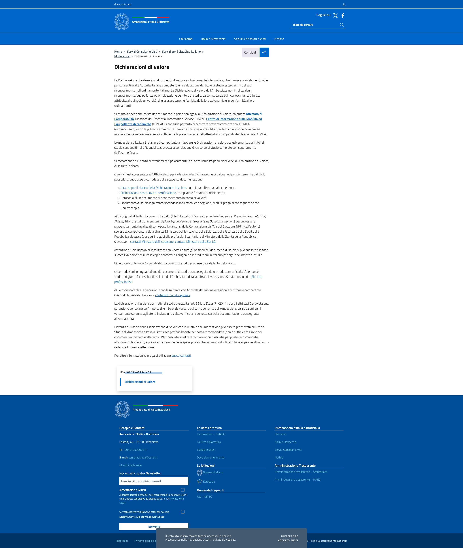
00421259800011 (136, 449)
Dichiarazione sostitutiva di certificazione (148, 192)
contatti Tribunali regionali (172, 295)
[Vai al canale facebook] (341, 15)
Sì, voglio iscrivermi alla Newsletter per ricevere (144, 512)
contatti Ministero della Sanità (195, 241)
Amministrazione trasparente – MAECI (298, 479)
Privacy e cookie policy (147, 541)
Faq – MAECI (205, 496)
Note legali (122, 541)
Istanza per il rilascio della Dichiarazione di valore (153, 187)
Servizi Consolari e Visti (142, 51)
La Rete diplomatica (209, 442)
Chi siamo (280, 434)
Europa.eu (208, 481)
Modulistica (121, 56)
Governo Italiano (122, 4)
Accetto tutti (288, 540)
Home (118, 51)
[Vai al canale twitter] (334, 15)
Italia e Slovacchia (285, 442)
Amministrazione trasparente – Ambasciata (301, 472)
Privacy (174, 498)
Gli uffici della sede (130, 465)
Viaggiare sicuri (205, 449)
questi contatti (181, 355)
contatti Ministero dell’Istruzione (152, 241)
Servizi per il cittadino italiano (181, 51)
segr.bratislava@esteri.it (143, 457)
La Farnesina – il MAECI (211, 434)
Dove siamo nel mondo (210, 457)
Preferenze (289, 536)
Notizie (279, 457)
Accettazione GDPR (132, 489)
